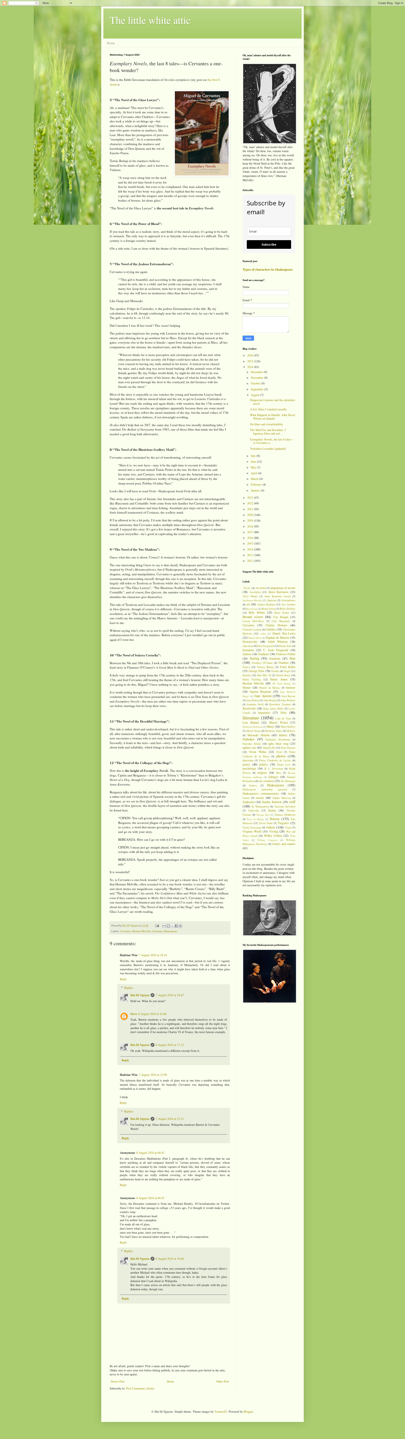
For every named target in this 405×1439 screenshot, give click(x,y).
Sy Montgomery (260, 806)
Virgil (288, 827)
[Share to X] (172, 926)
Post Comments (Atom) (140, 1388)
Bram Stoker (281, 612)
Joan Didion (252, 700)
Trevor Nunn (266, 823)
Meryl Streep (253, 731)
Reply (123, 979)
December (257, 372)
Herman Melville (141, 931)
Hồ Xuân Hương (282, 683)
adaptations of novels (282, 588)
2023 (250, 497)
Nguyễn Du (269, 748)
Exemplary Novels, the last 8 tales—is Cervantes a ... (272, 441)
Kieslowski (249, 708)
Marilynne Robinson (253, 726)
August (255, 395)
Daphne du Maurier (277, 638)
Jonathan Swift (255, 704)
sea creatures (266, 781)
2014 (250, 549)
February (256, 484)
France (246, 667)
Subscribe (269, 244)
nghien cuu (249, 748)
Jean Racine (289, 696)
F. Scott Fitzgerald (275, 650)
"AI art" (247, 588)
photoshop (248, 760)
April (254, 473)
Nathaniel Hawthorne (277, 739)
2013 (250, 555)
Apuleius (272, 600)
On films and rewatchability (266, 424)
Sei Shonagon (288, 781)
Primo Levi (284, 764)
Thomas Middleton (284, 815)
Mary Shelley (288, 726)
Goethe (275, 671)
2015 (250, 543)
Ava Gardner (288, 604)
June (254, 461)
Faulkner (263, 654)
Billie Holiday (287, 608)
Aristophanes (288, 600)
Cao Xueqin (280, 617)
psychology (249, 768)
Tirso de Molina (255, 819)
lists (284, 712)
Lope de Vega (283, 718)
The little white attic (150, 20)
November (257, 378)
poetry (246, 764)
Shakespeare (170, 931)
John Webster (288, 700)
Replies (128, 988)
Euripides (248, 650)
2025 (250, 361)
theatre (272, 810)
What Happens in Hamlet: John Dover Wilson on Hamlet (272, 416)
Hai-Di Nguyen (139, 995)
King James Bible (273, 708)
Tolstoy (275, 818)
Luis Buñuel (251, 722)
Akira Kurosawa (278, 592)
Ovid (279, 752)
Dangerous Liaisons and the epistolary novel (272, 402)
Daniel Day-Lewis (284, 633)
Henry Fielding (252, 679)
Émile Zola (285, 646)
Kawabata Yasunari (280, 704)
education (248, 646)
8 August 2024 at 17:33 (170, 1045)
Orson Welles (258, 752)
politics (263, 764)
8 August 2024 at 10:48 (170, 1259)
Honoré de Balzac (269, 687)
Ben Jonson (251, 608)
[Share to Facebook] (176, 926)
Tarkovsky (253, 810)
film (292, 658)
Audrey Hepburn (266, 604)
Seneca (253, 785)
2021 (250, 509)
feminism (274, 658)
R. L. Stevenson (274, 768)
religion (262, 773)
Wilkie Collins (273, 836)
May (254, 467)
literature (157, 931)
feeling (254, 658)
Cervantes (125, 931)
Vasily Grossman (252, 827)
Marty (270, 726)
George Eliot (256, 671)
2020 (250, 515)
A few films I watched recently (268, 409)
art (248, 604)
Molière (291, 731)
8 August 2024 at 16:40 (152, 1014)
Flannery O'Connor (262, 663)
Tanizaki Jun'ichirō (284, 806)
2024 (250, 367)
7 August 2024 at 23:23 (170, 1119)
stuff (292, 801)
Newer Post (117, 1381)
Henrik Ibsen (283, 675)
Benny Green (268, 608)
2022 (250, 503)
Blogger (248, 1412)
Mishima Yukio (273, 731)
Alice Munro (250, 596)
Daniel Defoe (254, 637)
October (256, 383)
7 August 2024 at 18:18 (153, 955)
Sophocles (249, 802)
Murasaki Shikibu (258, 735)
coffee (263, 633)
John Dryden (270, 700)
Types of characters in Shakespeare (268, 269)
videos (270, 827)
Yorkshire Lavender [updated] (268, 449)
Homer (247, 687)
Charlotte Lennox (252, 629)
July (253, 456)
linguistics (264, 713)
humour (290, 687)
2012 (250, 561)
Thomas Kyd (262, 814)
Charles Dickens (276, 625)
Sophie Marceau (282, 798)
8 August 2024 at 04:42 (150, 1153)
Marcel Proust (278, 722)
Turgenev (283, 823)
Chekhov (271, 629)
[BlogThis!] (168, 926)
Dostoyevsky (250, 642)
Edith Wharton (278, 642)
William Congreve (267, 840)
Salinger (273, 777)
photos (281, 756)
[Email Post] (157, 925)
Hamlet (247, 675)
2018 (250, 526)
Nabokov (249, 739)
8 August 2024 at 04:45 (150, 1198)
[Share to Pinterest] (180, 926)
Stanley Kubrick (272, 802)
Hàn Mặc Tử (264, 675)
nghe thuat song (278, 744)
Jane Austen (262, 695)
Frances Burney (265, 667)
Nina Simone (288, 748)
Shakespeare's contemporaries (261, 793)
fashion (247, 654)
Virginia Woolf (252, 831)
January (256, 490)
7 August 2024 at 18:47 (170, 995)
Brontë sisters (253, 616)
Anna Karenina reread (277, 596)
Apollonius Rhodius (252, 600)
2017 (250, 532)
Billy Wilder (257, 612)
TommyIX (221, 1412)
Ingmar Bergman (260, 691)
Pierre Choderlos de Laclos (275, 760)
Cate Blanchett (281, 621)
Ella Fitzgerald (265, 646)
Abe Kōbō (260, 588)
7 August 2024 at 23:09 (153, 1075)
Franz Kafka (287, 667)
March (255, 479)
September (257, 389)
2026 (250, 355)
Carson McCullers (253, 621)
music (283, 734)
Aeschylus (255, 592)
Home (111, 43)
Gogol (287, 671)
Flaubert (284, 663)
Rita (278, 773)
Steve (133, 1014)
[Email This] (164, 926)
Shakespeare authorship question (265, 789)
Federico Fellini (285, 654)
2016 (250, 538)
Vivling (273, 831)
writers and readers (283, 844)
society (260, 798)
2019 (250, 520)
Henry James (278, 679)
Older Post (222, 1381)
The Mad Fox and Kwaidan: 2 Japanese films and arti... (268, 431)
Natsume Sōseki (252, 744)
